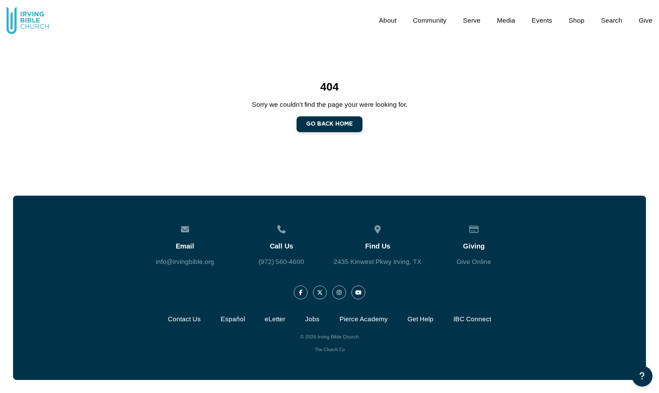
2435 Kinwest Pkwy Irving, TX (377, 261)
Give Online (473, 261)
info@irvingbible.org (185, 261)
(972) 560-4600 (281, 261)
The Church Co (330, 349)
